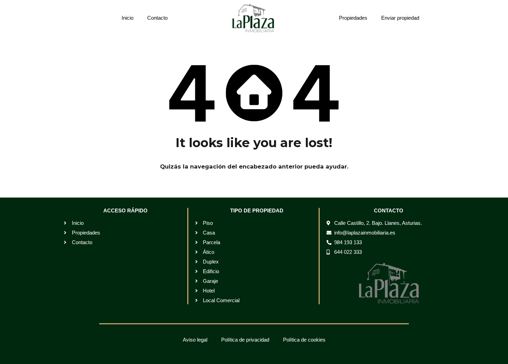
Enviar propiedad (400, 18)
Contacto (157, 18)
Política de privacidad (245, 340)
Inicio (127, 18)
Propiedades (353, 18)
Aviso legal (195, 340)
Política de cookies (304, 340)
